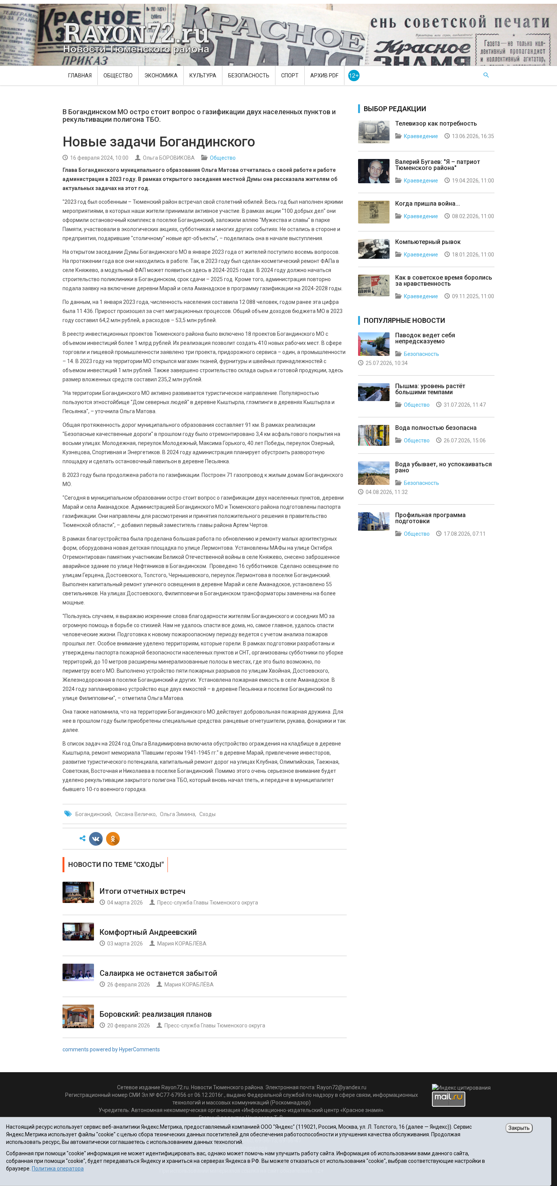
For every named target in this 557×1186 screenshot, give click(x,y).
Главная (80, 75)
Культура (202, 75)
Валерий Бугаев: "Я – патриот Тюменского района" (437, 164)
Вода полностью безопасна (436, 427)
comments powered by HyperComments (111, 1049)
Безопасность (248, 75)
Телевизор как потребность (436, 123)
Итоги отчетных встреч (142, 891)
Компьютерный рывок (428, 241)
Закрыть (519, 1128)
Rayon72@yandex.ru (341, 1087)
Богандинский (93, 814)
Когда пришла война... (427, 203)
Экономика (161, 75)
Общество (118, 75)
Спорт (290, 75)
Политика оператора (58, 1169)
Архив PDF (324, 75)
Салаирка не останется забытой (158, 973)
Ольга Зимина (177, 814)
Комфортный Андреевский (148, 932)
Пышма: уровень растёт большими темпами (430, 389)
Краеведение (421, 136)
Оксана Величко (135, 814)
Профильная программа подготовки (430, 518)
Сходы (207, 814)
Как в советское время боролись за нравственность (443, 280)
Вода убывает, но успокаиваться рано (443, 467)
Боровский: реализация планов (156, 1014)
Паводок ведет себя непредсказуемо (425, 338)
